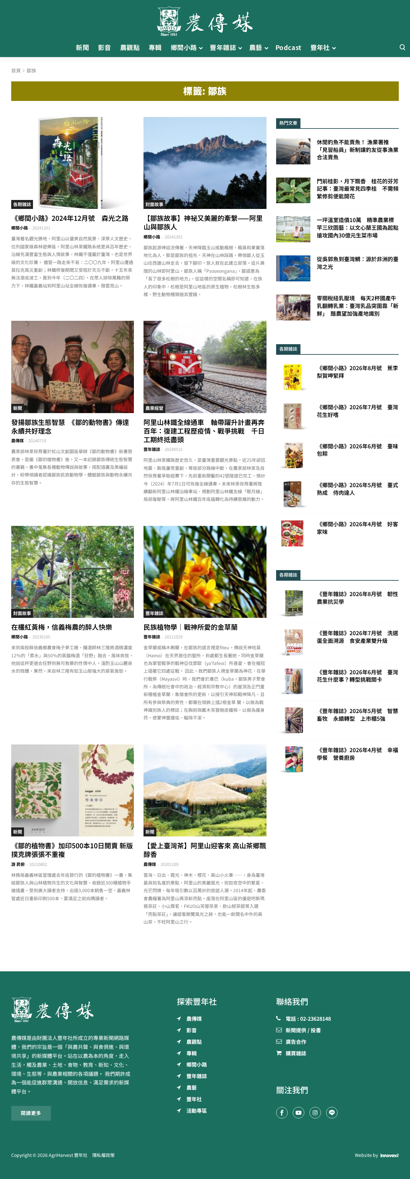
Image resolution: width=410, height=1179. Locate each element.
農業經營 (154, 408)
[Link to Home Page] (205, 19)
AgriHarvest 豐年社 (68, 1155)
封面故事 (154, 204)
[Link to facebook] (282, 1112)
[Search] (402, 48)
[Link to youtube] (298, 1112)
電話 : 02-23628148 (308, 1019)
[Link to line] (332, 1112)
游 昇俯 (18, 864)
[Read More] (72, 163)
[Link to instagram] (315, 1112)
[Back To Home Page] (72, 1009)
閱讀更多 (31, 1113)
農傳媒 (17, 441)
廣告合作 (296, 1042)
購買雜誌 (296, 1053)
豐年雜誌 (152, 449)
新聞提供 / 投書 (303, 1030)
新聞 (17, 408)
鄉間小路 (19, 228)
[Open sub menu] (201, 47)
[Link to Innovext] (390, 1155)
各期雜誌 (22, 204)
